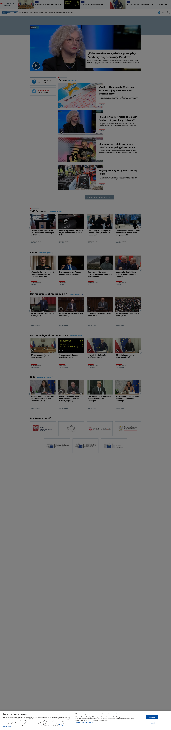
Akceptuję (152, 717)
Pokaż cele (152, 723)
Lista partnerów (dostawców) (85, 722)
